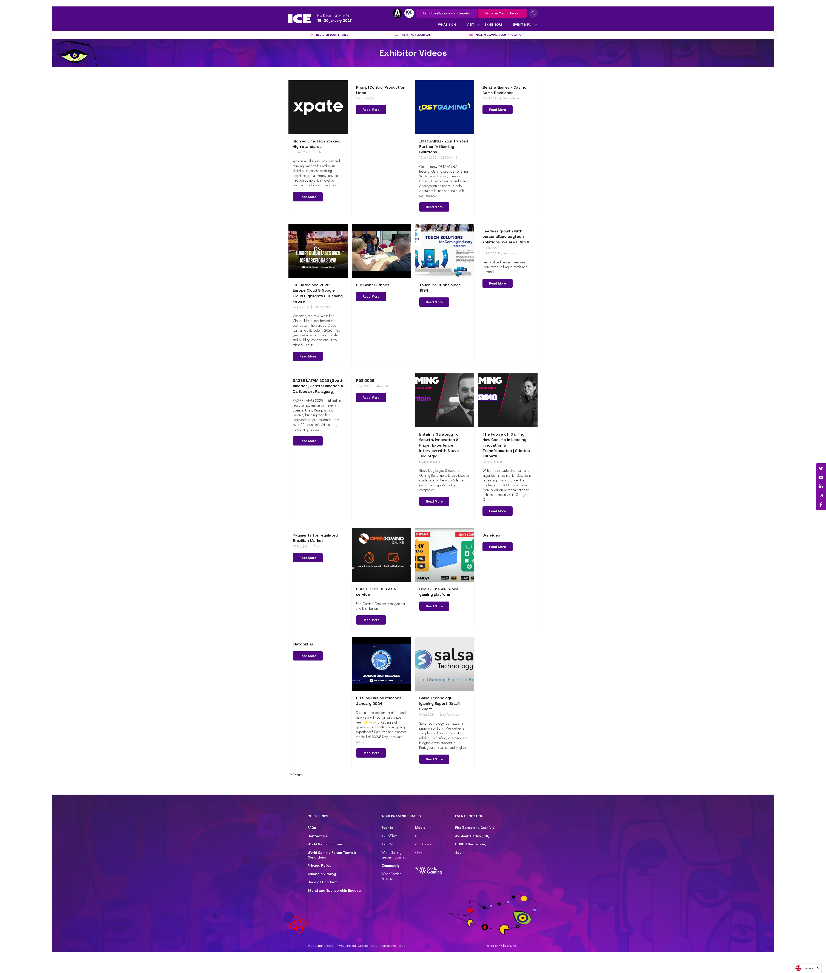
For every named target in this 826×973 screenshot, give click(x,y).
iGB (417, 836)
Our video (491, 535)
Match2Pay (303, 644)
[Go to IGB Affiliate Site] (397, 13)
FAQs (312, 827)
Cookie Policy (367, 946)
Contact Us (317, 836)
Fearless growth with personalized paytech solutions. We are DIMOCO (506, 236)
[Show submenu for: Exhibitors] (507, 25)
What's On (447, 24)
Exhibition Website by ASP (502, 946)
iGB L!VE (387, 844)
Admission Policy (322, 874)
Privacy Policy (319, 865)
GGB (418, 852)
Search (533, 13)
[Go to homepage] (299, 18)
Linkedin (821, 486)
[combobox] (807, 968)
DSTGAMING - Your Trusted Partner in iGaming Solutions (443, 146)
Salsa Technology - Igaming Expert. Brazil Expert (439, 703)
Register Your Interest (502, 13)
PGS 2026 (365, 380)
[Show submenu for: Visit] (478, 25)
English (808, 968)
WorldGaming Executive (391, 876)
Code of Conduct (322, 882)
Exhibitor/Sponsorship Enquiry (446, 13)
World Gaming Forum (325, 844)
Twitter (821, 468)
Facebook (821, 505)
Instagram (821, 496)
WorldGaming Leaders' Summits (393, 855)
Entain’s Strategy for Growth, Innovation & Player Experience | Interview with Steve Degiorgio (439, 445)
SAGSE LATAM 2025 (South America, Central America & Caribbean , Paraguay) (318, 386)
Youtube (821, 477)
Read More (307, 197)
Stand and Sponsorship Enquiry (334, 890)
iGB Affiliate (389, 836)
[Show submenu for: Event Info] (535, 25)
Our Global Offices (372, 284)
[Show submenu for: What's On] (460, 25)
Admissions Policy (392, 946)
